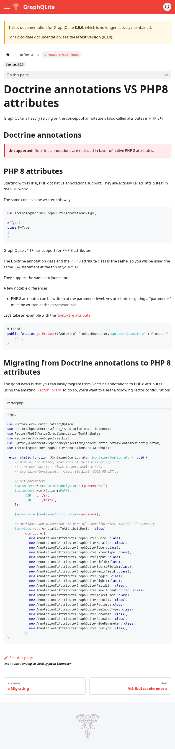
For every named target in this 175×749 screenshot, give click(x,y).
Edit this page (21, 657)
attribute (73, 315)
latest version (88, 37)
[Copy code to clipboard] (166, 213)
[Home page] (8, 54)
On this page (18, 74)
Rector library (49, 390)
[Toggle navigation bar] (7, 6)
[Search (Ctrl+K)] (167, 7)
